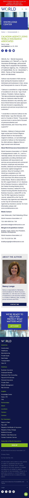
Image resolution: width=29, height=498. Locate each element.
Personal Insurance (7, 380)
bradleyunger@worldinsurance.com (12, 241)
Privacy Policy (5, 454)
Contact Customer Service (9, 437)
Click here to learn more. (14, 4)
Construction (5, 348)
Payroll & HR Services (7, 377)
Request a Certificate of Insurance (11, 427)
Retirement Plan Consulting (9, 375)
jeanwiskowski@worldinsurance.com (13, 224)
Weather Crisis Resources (8, 435)
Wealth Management (7, 385)
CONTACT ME (14, 304)
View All (3, 363)
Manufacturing (5, 353)
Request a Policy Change (8, 430)
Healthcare (4, 350)
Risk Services (5, 387)
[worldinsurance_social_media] (2, 491)
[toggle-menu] (26, 9)
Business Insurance (7, 370)
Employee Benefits (6, 372)
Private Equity (5, 355)
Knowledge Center (6, 394)
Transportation (5, 360)
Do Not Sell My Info (7, 458)
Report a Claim (5, 422)
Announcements (12, 32)
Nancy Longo (5, 44)
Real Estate (4, 358)
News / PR (4, 397)
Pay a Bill (4, 425)
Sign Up (14, 445)
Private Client (5, 382)
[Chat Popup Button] (26, 494)
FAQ (2, 399)
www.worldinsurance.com (9, 208)
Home (3, 32)
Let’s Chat (14, 326)
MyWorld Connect (6, 432)
